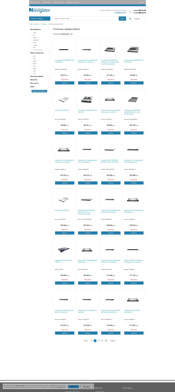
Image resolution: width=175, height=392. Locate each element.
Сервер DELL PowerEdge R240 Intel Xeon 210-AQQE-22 (64, 161)
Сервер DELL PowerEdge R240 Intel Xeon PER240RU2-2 (110, 211)
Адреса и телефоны (74, 2)
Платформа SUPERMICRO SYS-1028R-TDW (64, 61)
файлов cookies (61, 387)
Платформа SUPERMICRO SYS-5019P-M (87, 111)
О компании (36, 2)
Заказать (87, 83)
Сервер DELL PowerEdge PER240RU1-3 (132, 311)
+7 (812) (139, 10)
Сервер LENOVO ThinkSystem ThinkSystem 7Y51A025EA (133, 261)
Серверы (44, 24)
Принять (73, 386)
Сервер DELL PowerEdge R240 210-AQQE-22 (133, 211)
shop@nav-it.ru (120, 13)
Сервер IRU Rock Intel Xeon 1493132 (63, 261)
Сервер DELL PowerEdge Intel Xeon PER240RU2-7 (87, 161)
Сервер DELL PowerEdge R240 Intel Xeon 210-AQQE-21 (87, 61)
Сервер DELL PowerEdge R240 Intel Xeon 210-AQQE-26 (110, 261)
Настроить (87, 386)
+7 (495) (139, 13)
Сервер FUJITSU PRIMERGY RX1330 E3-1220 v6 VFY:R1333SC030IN (86, 212)
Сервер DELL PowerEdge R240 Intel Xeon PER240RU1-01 (110, 311)
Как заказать (59, 2)
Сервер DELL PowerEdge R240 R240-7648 (87, 261)
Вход (142, 2)
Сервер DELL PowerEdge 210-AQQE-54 (87, 311)
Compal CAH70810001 (62, 110)
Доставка (47, 2)
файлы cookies (20, 385)
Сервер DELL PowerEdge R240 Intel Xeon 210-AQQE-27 (110, 111)
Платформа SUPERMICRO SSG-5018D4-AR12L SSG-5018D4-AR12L (132, 112)
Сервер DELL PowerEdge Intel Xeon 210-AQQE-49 (64, 311)
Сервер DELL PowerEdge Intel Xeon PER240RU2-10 (133, 161)
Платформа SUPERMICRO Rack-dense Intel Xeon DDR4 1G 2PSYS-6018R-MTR (110, 62)
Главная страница (34, 24)
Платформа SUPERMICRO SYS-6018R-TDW (134, 61)
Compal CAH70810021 (62, 210)
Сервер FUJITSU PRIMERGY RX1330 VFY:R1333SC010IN (109, 161)
